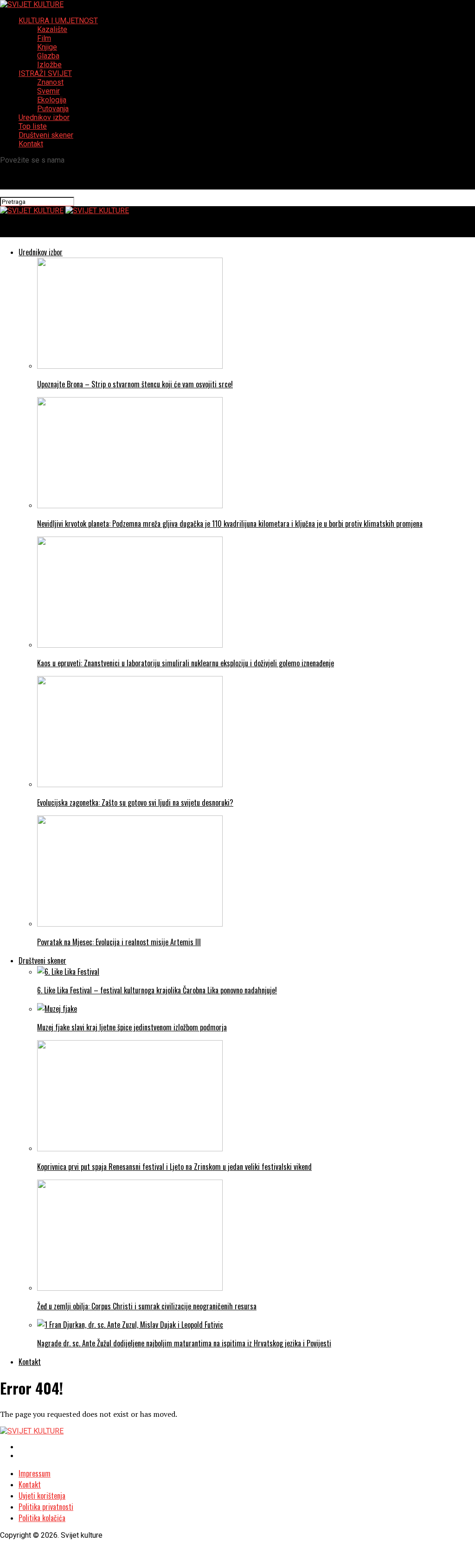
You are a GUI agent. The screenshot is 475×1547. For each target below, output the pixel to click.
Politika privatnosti (46, 1506)
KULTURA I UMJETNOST (58, 20)
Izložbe (49, 64)
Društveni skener (46, 135)
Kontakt (31, 143)
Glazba (48, 55)
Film (44, 38)
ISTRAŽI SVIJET (45, 73)
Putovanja (53, 108)
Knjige (47, 47)
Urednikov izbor (44, 117)
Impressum (35, 1473)
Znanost (50, 82)
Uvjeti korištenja (42, 1495)
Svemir (48, 91)
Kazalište (52, 29)
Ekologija (51, 99)
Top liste (33, 126)
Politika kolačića (42, 1517)
